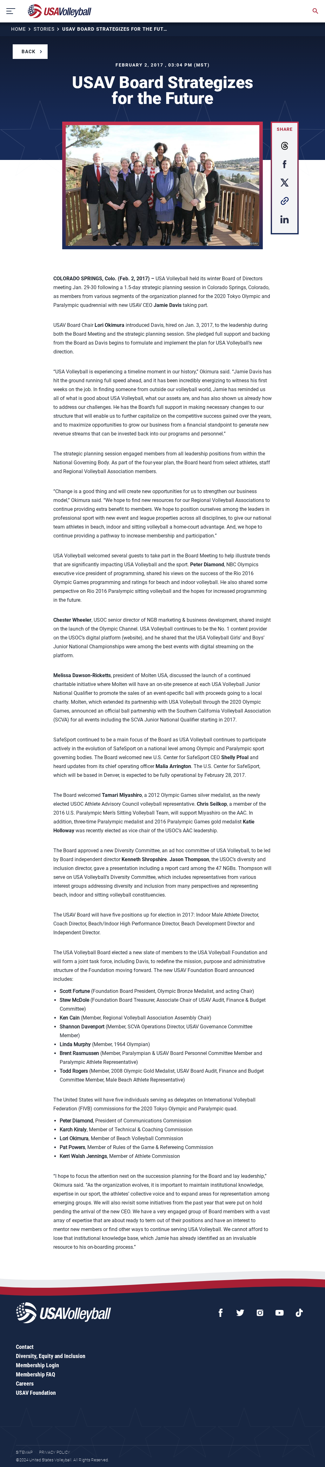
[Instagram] (260, 1313)
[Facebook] (220, 1313)
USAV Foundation (36, 1392)
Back (29, 51)
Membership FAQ (35, 1374)
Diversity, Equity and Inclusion (50, 1356)
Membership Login (37, 1365)
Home (18, 29)
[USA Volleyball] (60, 11)
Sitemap (24, 1452)
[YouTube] (279, 1313)
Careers (25, 1383)
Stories (44, 29)
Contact (25, 1346)
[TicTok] (299, 1313)
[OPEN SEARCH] (315, 11)
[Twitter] (240, 1313)
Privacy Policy (54, 1452)
